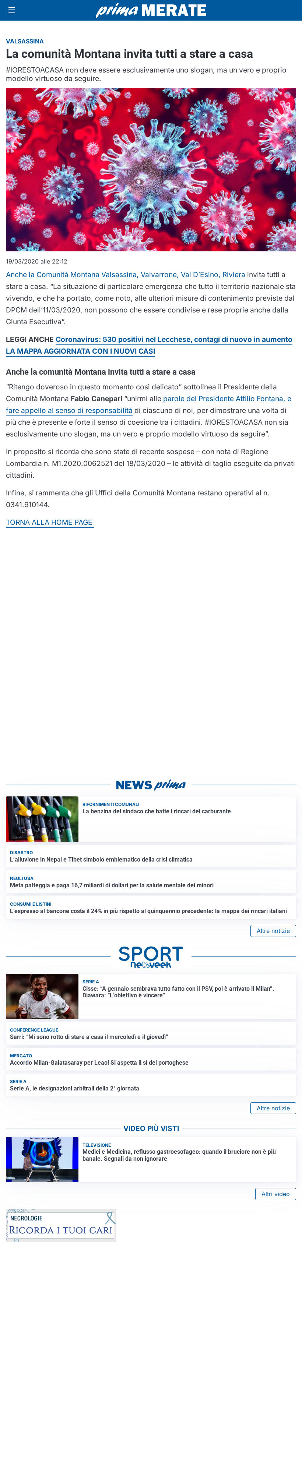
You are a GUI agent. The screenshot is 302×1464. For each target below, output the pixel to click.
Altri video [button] (275, 1194)
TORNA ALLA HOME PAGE (50, 522)
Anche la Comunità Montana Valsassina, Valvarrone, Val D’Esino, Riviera (125, 274)
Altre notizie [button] (273, 930)
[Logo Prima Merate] (151, 10)
